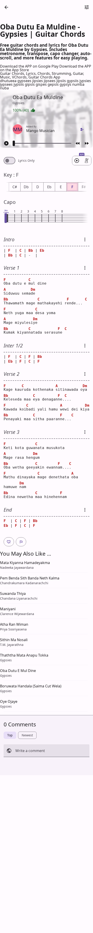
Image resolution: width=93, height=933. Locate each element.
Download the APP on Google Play (29, 66)
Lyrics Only (26, 160)
